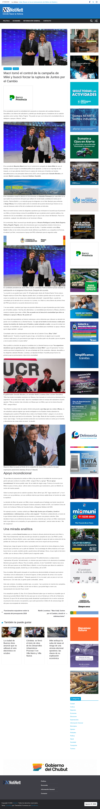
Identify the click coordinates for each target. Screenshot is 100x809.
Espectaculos (74, 719)
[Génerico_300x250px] (84, 30)
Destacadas (7, 68)
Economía (16, 21)
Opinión (72, 729)
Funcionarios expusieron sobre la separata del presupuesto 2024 (16, 612)
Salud (72, 739)
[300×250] (84, 57)
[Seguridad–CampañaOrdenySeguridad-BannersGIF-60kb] (84, 530)
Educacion (73, 716)
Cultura (72, 707)
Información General (31, 21)
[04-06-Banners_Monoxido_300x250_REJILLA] (84, 452)
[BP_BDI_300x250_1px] (18, 87)
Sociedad (73, 742)
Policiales (73, 732)
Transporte (73, 745)
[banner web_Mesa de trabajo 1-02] (84, 587)
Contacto (47, 21)
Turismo (72, 748)
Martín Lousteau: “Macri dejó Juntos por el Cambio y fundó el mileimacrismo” (51, 613)
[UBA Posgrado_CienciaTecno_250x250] (82, 216)
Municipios (73, 726)
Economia (73, 713)
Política (6, 21)
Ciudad (72, 703)
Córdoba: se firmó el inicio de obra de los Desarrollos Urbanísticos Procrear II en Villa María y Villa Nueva (34, 648)
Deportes (73, 710)
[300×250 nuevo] (84, 346)
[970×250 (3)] (34, 180)
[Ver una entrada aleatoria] (96, 20)
